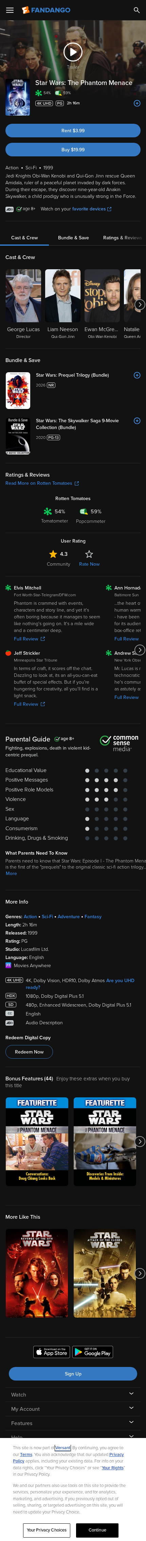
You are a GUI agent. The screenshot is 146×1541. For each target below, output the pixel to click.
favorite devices (89, 209)
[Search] (136, 10)
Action (30, 917)
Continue (97, 1530)
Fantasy (93, 917)
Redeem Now (29, 1052)
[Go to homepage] (46, 10)
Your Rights (113, 1468)
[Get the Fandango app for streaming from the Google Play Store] (92, 1353)
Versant (62, 1448)
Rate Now (89, 564)
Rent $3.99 (73, 131)
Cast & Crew (24, 238)
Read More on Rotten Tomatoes (38, 483)
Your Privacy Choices (47, 1530)
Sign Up (73, 1374)
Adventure (69, 917)
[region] (73, 1489)
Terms (26, 1454)
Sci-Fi (47, 917)
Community (58, 564)
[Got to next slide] (139, 304)
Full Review (26, 639)
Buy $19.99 (73, 150)
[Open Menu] (10, 10)
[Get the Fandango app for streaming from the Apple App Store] (51, 1353)
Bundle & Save (73, 238)
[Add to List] (137, 103)
